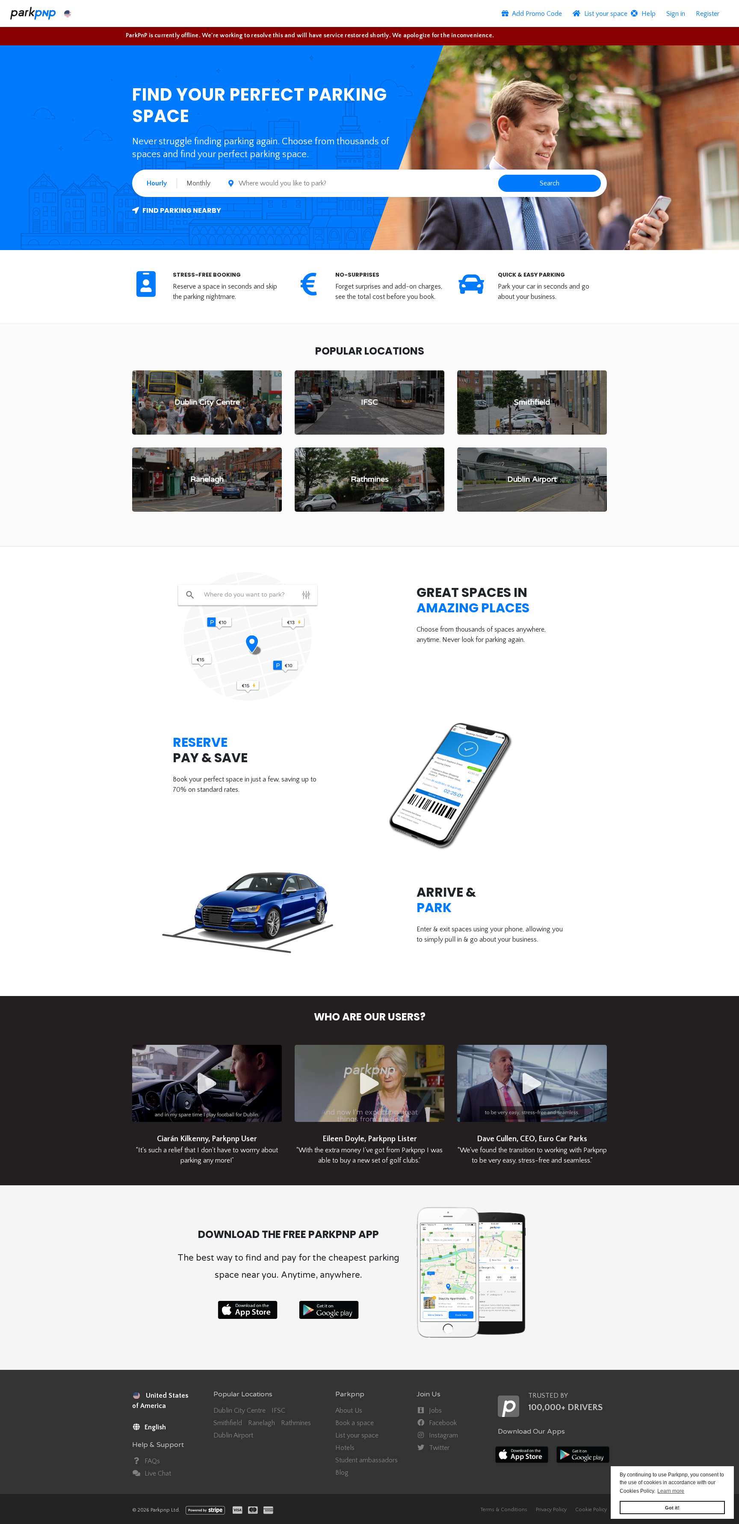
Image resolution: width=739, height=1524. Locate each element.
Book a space (354, 1423)
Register (707, 14)
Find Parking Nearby (181, 210)
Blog (342, 1472)
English (154, 1427)
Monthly (198, 183)
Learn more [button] (670, 1491)
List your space (356, 1435)
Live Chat (157, 1473)
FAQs (151, 1461)
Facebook (442, 1423)
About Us (348, 1410)
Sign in (675, 14)
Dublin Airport (233, 1435)
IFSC (278, 1410)
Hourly (157, 183)
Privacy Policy (551, 1509)
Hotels (345, 1448)
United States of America (160, 1401)
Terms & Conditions (503, 1509)
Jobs (434, 1410)
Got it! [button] (672, 1507)
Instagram (442, 1435)
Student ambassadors (366, 1460)
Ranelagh (261, 1423)
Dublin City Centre (239, 1410)
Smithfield (227, 1423)
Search (549, 183)
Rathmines (296, 1423)
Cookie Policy (591, 1509)
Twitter (438, 1448)
